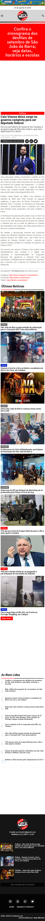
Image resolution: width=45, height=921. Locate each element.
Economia (5, 487)
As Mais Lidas (10, 675)
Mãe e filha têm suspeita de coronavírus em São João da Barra (23, 690)
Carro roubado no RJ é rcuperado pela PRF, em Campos (23, 725)
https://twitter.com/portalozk (19, 278)
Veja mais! (7, 618)
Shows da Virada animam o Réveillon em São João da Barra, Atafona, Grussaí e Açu (24, 752)
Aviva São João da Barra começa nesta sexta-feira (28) (21, 409)
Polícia (4, 365)
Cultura (4, 324)
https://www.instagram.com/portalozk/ (23, 275)
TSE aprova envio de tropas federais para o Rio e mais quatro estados (22, 532)
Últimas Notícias (12, 286)
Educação (5, 447)
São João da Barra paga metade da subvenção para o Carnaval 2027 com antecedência (21, 328)
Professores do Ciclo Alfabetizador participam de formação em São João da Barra (22, 450)
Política (4, 528)
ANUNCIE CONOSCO (25, 907)
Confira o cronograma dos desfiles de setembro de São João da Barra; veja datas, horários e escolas (22, 42)
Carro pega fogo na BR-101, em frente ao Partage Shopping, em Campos (19, 613)
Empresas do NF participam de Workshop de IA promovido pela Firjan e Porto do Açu (22, 491)
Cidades (4, 406)
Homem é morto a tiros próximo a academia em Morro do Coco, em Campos (22, 369)
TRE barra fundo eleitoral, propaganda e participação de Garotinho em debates (19, 572)
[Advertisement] (22, 84)
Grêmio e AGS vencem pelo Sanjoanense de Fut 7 (24, 760)
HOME (11, 907)
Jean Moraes (38, 918)
